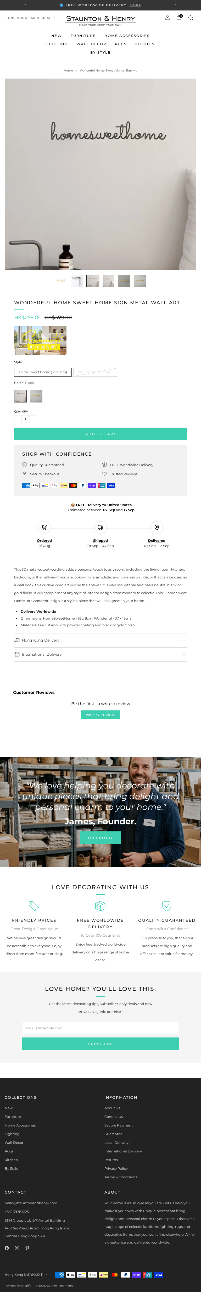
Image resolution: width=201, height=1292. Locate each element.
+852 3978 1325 (17, 1212)
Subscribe (100, 1044)
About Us (112, 1108)
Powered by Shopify (18, 1285)
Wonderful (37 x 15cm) (95, 372)
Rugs (121, 44)
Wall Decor (91, 44)
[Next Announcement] (175, 5)
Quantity (21, 411)
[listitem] (100, 5)
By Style (100, 52)
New (56, 36)
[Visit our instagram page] (17, 1248)
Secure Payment (118, 1125)
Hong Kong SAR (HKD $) (28, 18)
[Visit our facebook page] (7, 1248)
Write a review (100, 714)
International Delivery (123, 1151)
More (136, 5)
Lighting (57, 44)
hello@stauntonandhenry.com (31, 1203)
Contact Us (113, 1116)
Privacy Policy (116, 1168)
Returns (111, 1160)
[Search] (190, 17)
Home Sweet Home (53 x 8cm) (43, 372)
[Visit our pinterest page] (27, 1248)
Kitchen (145, 44)
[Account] (167, 17)
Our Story (100, 838)
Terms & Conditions (120, 1177)
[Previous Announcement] (25, 5)
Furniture (83, 36)
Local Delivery (116, 1142)
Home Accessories (127, 36)
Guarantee (113, 1134)
